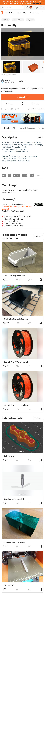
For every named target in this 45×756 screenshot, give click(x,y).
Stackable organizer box (14, 276)
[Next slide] (42, 67)
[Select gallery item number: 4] (24, 314)
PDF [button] (40, 137)
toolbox (16, 175)
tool (3, 175)
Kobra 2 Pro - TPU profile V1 (15, 362)
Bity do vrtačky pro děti (13, 499)
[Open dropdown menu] (42, 25)
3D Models (6, 20)
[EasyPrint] (26, 7)
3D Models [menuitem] (10, 13)
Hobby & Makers (18, 20)
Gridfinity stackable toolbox (15, 319)
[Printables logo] (2, 13)
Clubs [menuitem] (25, 13)
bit (9, 175)
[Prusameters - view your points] (30, 7)
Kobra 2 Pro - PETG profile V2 (16, 405)
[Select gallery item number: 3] (24, 271)
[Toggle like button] (4, 279)
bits (31, 175)
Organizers (31, 20)
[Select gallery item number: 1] (20, 271)
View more (38, 236)
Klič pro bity (8, 456)
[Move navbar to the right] (42, 13)
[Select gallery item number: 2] (22, 271)
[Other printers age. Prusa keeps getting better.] (22, 118)
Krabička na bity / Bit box (14, 542)
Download (23, 97)
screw (24, 175)
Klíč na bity (8, 585)
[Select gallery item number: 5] (25, 314)
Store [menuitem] (18, 13)
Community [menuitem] (34, 13)
